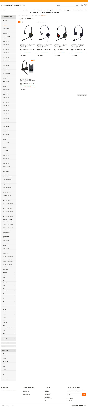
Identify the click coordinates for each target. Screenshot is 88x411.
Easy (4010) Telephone (7, 192)
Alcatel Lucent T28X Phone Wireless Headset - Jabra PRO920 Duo (27, 80)
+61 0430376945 (4, 0)
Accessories (4, 346)
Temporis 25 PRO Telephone (8, 261)
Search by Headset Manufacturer (5, 339)
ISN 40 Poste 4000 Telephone (8, 208)
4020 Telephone (6, 65)
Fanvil (4, 285)
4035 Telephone (6, 81)
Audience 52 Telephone (7, 187)
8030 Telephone (6, 155)
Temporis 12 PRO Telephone (8, 256)
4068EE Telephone (6, 107)
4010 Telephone (6, 49)
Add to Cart (27, 52)
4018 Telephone (6, 57)
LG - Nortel (5, 296)
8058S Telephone (6, 168)
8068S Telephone (6, 171)
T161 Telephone (6, 243)
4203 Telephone (6, 123)
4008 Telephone (6, 44)
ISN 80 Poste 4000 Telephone (8, 213)
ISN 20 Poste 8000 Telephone (8, 205)
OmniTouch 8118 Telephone (8, 224)
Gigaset (4, 288)
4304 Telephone (6, 131)
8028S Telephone (6, 150)
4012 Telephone (6, 54)
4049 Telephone (6, 99)
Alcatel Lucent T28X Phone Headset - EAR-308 (43, 46)
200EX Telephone (6, 28)
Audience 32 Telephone (7, 182)
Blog (86, 10)
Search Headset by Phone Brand (7, 17)
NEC (3, 374)
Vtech (4, 330)
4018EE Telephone (6, 60)
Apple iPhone (5, 269)
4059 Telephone (6, 102)
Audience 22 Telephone (7, 179)
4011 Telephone (6, 52)
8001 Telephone (6, 137)
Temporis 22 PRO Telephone (8, 258)
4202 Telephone (6, 121)
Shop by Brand (5, 350)
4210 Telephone (6, 129)
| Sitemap (14, 405)
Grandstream (5, 290)
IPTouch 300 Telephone (7, 198)
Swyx (4, 325)
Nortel (4, 304)
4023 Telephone (6, 68)
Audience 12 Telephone (7, 176)
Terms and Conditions (78, 10)
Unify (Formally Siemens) (7, 327)
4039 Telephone (6, 91)
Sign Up (27, 391)
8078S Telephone (6, 174)
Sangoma (4, 314)
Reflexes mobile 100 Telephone (6, 233)
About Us (26, 10)
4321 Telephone (6, 134)
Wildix (4, 333)
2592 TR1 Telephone (6, 36)
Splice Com (5, 322)
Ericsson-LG (5, 282)
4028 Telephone (6, 70)
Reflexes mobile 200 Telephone (6, 237)
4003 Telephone (6, 41)
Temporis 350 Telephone (7, 266)
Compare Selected (82, 95)
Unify (4, 353)
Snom (4, 319)
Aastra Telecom (6, 20)
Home (19, 15)
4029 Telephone (6, 76)
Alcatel (4, 23)
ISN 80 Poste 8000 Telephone (8, 216)
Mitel (4, 298)
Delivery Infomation (41, 10)
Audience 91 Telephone (7, 190)
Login (24, 391)
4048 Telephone (6, 97)
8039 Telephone (6, 160)
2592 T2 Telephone (6, 33)
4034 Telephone (6, 78)
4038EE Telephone (6, 89)
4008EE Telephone (6, 46)
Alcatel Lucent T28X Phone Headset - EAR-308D (77, 46)
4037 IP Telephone (6, 84)
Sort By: (37, 22)
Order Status (25, 393)
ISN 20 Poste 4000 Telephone (8, 203)
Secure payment (67, 10)
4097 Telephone (6, 110)
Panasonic (4, 306)
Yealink (4, 335)
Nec (3, 301)
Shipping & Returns (26, 394)
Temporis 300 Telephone (7, 264)
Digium (4, 280)
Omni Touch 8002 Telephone (8, 219)
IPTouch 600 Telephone (7, 200)
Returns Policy (59, 10)
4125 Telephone (6, 118)
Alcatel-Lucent (5, 25)
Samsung (4, 312)
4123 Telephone (6, 115)
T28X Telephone (6, 253)
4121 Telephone (6, 113)
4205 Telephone (6, 126)
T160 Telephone (6, 240)
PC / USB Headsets (5, 343)
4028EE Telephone (6, 73)
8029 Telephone (6, 152)
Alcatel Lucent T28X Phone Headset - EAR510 (26, 46)
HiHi (3, 293)
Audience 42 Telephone (7, 184)
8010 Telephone (6, 142)
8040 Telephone (6, 163)
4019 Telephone (6, 62)
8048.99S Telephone (6, 166)
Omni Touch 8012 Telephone (8, 221)
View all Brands (5, 379)
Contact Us (32, 10)
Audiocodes (5, 272)
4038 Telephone (6, 86)
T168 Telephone (6, 245)
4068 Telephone (6, 105)
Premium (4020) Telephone (8, 229)
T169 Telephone (6, 248)
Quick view (27, 33)
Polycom (4, 309)
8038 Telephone (6, 158)
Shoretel (4, 317)
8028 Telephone (6, 147)
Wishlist (85, 0)
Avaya (4, 274)
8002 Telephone (6, 139)
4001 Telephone (6, 38)
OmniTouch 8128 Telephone (8, 227)
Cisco (4, 277)
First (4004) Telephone (7, 195)
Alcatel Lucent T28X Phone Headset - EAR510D (60, 46)
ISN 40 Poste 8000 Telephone (8, 211)
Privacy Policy (51, 10)
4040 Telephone (6, 94)
